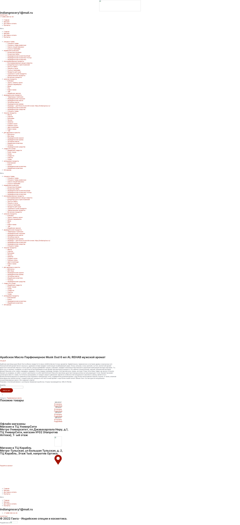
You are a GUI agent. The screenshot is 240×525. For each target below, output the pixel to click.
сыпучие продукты (10, 79)
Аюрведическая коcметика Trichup (20, 58)
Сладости (11, 156)
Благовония (12, 163)
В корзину (58, 404)
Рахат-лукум (12, 152)
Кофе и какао (12, 90)
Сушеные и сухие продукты (17, 74)
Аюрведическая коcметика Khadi (19, 56)
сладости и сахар (10, 148)
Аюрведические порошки (16, 99)
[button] (7, 17)
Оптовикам (7, 170)
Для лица (11, 136)
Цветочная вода (13, 127)
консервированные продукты (14, 61)
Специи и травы (13, 43)
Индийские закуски (14, 93)
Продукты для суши (14, 72)
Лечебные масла (13, 102)
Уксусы (10, 120)
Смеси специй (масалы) (16, 47)
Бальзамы (11, 118)
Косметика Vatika (13, 54)
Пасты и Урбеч (13, 66)
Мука (9, 86)
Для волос (11, 134)
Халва (10, 154)
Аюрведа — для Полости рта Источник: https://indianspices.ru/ (29, 106)
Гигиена (10, 145)
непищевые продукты (11, 161)
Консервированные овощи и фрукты (20, 63)
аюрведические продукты (13, 95)
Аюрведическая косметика (17, 59)
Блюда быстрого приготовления (19, 65)
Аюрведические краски (16, 138)
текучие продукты (10, 113)
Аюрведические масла (15, 100)
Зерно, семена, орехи (15, 83)
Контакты (7, 25)
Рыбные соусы (13, 125)
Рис (9, 88)
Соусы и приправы (14, 49)
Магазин (6, 22)
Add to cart (6, 390)
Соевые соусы (12, 124)
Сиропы (10, 116)
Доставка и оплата (10, 23)
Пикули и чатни (13, 68)
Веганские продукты (15, 77)
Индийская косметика (15, 143)
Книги (10, 165)
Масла (10, 115)
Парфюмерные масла (14, 398)
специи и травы (9, 42)
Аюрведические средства (16, 109)
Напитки (10, 122)
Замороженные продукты (16, 75)
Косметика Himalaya (14, 52)
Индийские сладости (15, 150)
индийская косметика (11, 50)
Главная (6, 20)
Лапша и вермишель (14, 84)
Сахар (10, 159)
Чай (9, 91)
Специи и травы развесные (17, 45)
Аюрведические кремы (15, 104)
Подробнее (58, 406)
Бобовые (11, 81)
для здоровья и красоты (12, 132)
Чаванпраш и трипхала (15, 97)
